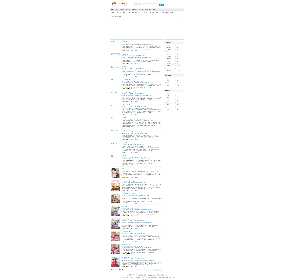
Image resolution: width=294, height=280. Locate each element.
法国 (168, 102)
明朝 (168, 80)
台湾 (168, 95)
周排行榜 (141, 9)
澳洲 (178, 102)
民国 (168, 82)
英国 (178, 100)
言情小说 (112, 16)
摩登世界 (169, 61)
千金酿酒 (124, 155)
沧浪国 (136, 171)
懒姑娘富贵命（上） (126, 244)
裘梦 (133, 12)
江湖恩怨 (169, 70)
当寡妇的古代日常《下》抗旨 (128, 181)
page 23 (136, 114)
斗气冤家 (178, 56)
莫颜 (144, 12)
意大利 (178, 104)
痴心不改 (169, 63)
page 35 (136, 152)
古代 (127, 44)
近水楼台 (148, 44)
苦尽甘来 (169, 65)
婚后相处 (146, 120)
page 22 (136, 50)
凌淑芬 (167, 12)
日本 (168, 109)
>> (158, 270)
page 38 (136, 164)
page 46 (136, 126)
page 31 (136, 177)
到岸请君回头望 (125, 257)
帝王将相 (148, 171)
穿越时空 (145, 171)
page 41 (136, 190)
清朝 (178, 80)
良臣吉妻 (124, 117)
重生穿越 (144, 44)
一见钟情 (169, 49)
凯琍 (160, 12)
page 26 (136, 88)
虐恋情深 (160, 274)
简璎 (126, 12)
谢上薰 (163, 12)
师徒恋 (149, 146)
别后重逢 (148, 82)
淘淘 (125, 131)
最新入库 (155, 9)
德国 (168, 104)
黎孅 (136, 12)
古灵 (118, 12)
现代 (178, 82)
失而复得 (159, 184)
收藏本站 (181, 16)
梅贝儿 (171, 12)
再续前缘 (151, 82)
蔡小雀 (125, 258)
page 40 (136, 203)
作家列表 (122, 9)
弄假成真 (178, 70)
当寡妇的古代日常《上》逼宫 (128, 193)
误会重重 (153, 120)
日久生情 (151, 44)
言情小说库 (120, 5)
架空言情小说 (119, 16)
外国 (178, 97)
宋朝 (178, 78)
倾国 (123, 168)
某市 (178, 95)
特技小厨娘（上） (126, 219)
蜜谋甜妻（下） (125, 41)
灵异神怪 (144, 146)
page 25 (136, 228)
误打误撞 (178, 65)
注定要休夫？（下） (126, 79)
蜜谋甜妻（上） (125, 54)
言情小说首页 (114, 9)
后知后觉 (178, 54)
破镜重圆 (178, 63)
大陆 (168, 93)
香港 (178, 93)
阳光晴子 (157, 12)
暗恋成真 (169, 68)
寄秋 (121, 12)
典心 (147, 12)
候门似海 (169, 47)
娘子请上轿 (124, 130)
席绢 (174, 12)
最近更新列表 (148, 9)
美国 (168, 100)
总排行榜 (128, 9)
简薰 (125, 233)
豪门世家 (178, 68)
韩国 (178, 109)
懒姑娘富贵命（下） (126, 231)
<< (140, 270)
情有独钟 (152, 171)
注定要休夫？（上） (126, 104)
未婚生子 (152, 274)
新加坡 (178, 107)
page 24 (136, 63)
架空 (129, 44)
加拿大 (168, 107)
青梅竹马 (178, 49)
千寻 (139, 12)
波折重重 (156, 171)
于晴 (142, 12)
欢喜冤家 (148, 158)
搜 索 (161, 4)
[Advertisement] (147, 28)
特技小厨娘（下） (126, 206)
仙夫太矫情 (124, 143)
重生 (143, 120)
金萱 (124, 12)
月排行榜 (134, 9)
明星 (153, 12)
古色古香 (178, 51)
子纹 (150, 12)
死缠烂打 (169, 58)
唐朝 (168, 78)
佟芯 (125, 208)
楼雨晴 (129, 12)
